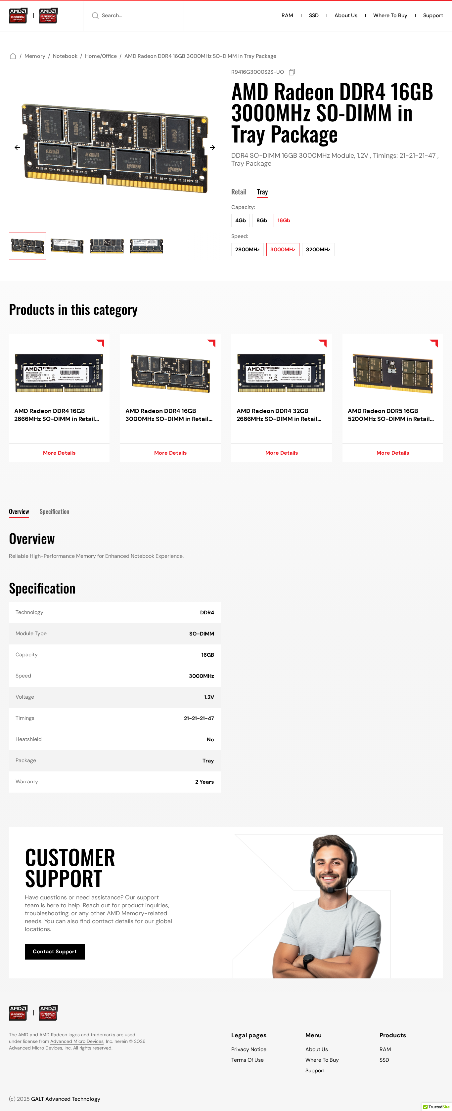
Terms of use (247, 1059)
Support (433, 15)
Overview (19, 511)
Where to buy (390, 15)
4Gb (240, 220)
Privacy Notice (248, 1049)
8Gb (261, 220)
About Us (346, 15)
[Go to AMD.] (13, 56)
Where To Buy (322, 1059)
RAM (287, 15)
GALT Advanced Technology (65, 1098)
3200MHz (318, 249)
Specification (54, 511)
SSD (314, 15)
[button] (133, 15)
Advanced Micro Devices (77, 1041)
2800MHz (247, 249)
